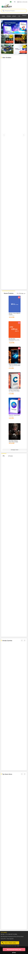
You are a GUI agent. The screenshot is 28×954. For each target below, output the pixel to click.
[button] (2, 33)
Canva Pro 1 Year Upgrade (7, 938)
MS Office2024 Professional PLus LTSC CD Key (14, 340)
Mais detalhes (14, 311)
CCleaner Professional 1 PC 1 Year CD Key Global (14, 390)
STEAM (9, 16)
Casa (3, 16)
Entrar (20, 1)
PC (19, 16)
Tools (24, 15)
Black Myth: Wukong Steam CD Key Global (13, 441)
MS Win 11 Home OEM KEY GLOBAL (14, 314)
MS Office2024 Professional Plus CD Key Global (12, 936)
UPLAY (14, 16)
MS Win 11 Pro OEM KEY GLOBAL (9, 934)
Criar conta (25, 1)
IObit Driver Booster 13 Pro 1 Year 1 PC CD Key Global (14, 365)
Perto (14, 952)
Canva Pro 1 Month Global (14, 415)
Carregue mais (14, 449)
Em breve (20, 293)
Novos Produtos (8, 293)
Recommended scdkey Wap (14, 949)
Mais (23, 293)
